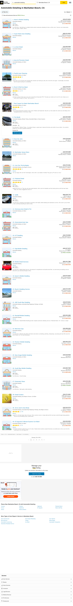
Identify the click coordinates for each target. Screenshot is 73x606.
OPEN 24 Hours (21, 15)
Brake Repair (52, 520)
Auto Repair (19, 434)
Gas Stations (52, 518)
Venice (2, 509)
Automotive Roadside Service (7, 523)
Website (14, 23)
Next (44, 440)
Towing (26, 520)
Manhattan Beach (11, 434)
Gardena (21, 506)
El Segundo (39, 507)
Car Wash (24, 62)
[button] (70, 2)
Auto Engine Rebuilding (30, 518)
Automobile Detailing (17, 21)
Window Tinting (25, 119)
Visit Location (18, 133)
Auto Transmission (5, 518)
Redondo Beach (58, 506)
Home (2, 434)
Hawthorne (21, 507)
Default (68, 12)
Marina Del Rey (58, 507)
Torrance (3, 506)
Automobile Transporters (54, 522)
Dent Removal (4, 520)
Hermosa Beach (22, 509)
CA (5, 434)
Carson (2, 507)
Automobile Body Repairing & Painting (30, 304)
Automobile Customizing (6, 522)
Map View (6, 12)
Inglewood (39, 506)
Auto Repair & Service (26, 167)
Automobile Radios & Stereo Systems (37, 119)
